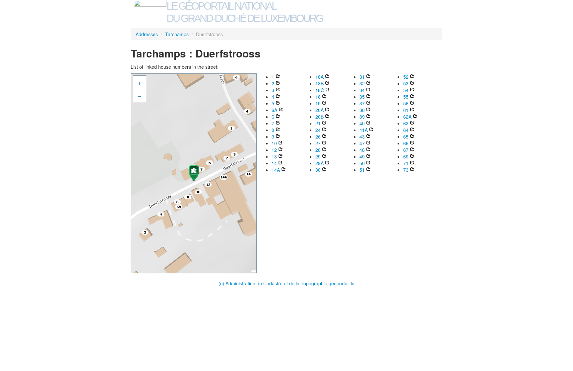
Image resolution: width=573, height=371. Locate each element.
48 (362, 149)
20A (319, 110)
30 (318, 169)
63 (406, 123)
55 (406, 96)
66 (406, 143)
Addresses (147, 34)
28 (318, 149)
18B (319, 83)
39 (362, 116)
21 (318, 123)
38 (362, 110)
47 (362, 143)
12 (274, 149)
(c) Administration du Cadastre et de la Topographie (274, 283)
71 (406, 163)
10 (274, 143)
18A (319, 76)
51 (362, 169)
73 (406, 169)
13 (274, 156)
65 (406, 136)
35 (362, 96)
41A (363, 130)
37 (362, 103)
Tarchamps (177, 34)
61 (406, 110)
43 (362, 136)
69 (406, 156)
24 (318, 130)
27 (318, 143)
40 (362, 123)
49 (362, 156)
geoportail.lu (341, 283)
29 (318, 156)
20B (319, 116)
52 (406, 76)
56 (406, 103)
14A (276, 169)
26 (318, 136)
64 (406, 130)
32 (362, 83)
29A (319, 163)
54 (406, 90)
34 (362, 90)
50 (362, 163)
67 (406, 149)
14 (274, 163)
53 (406, 83)
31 (362, 76)
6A (274, 110)
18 (318, 96)
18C (319, 90)
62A (407, 116)
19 (318, 103)
